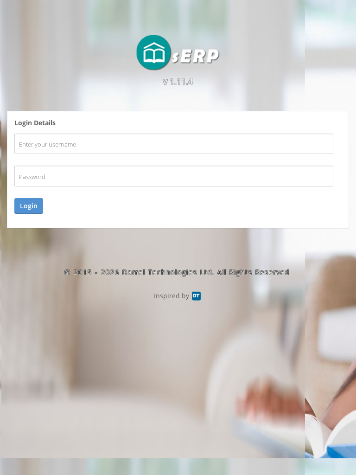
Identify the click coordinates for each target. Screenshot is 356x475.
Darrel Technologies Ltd (167, 272)
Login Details (35, 122)
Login (29, 205)
